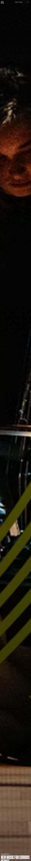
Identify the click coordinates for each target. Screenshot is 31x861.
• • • (27, 2)
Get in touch (19, 2)
